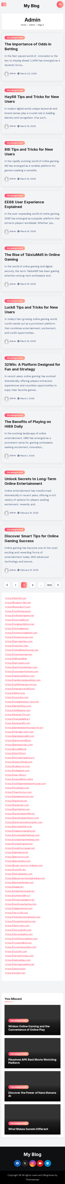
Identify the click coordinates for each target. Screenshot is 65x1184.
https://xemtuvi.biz (15, 968)
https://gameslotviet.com (19, 744)
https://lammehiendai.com (19, 882)
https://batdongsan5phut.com (22, 817)
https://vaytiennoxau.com (19, 955)
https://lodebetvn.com (17, 766)
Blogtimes (48, 1175)
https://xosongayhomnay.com (21, 671)
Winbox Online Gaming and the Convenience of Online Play (29, 1028)
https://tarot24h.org (16, 912)
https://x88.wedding (16, 658)
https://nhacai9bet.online (19, 779)
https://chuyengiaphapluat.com (22, 835)
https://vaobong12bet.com (19, 675)
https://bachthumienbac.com (21, 667)
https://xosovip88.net (17, 619)
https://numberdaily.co (17, 895)
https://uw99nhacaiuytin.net (21, 684)
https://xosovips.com (16, 697)
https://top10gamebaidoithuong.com (25, 783)
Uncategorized (15, 37)
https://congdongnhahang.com (22, 839)
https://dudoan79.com (17, 714)
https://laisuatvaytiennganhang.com (25, 878)
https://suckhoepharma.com (20, 904)
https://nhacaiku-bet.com (19, 731)
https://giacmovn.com (17, 856)
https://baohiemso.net (17, 809)
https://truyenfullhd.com (18, 942)
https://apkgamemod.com (19, 796)
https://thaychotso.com (18, 792)
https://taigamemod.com (18, 908)
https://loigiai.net (14, 886)
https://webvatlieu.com (18, 960)
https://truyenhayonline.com (20, 947)
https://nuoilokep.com (17, 787)
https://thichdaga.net (17, 628)
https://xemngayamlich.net (19, 964)
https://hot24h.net (15, 869)
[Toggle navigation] (4, 4)
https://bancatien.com (17, 663)
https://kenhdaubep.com (18, 873)
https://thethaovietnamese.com (22, 917)
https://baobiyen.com (17, 805)
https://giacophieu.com (18, 861)
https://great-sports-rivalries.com (24, 865)
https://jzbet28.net (15, 753)
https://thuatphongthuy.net (20, 921)
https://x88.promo (15, 693)
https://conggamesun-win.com (22, 701)
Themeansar (32, 1179)
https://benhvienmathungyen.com (23, 822)
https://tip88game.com (17, 710)
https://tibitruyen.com (17, 925)
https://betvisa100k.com (18, 826)
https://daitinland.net (16, 852)
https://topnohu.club (16, 645)
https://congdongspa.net (19, 843)
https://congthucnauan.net (20, 848)
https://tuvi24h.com (16, 951)
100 (49, 585)
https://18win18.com (15, 598)
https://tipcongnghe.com (19, 934)
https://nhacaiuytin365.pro (20, 688)
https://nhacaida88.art (17, 719)
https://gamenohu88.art (18, 740)
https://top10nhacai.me (18, 611)
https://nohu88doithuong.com (21, 650)
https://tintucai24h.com (18, 930)
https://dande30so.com (18, 705)
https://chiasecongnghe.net (20, 830)
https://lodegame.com (17, 770)
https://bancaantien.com (18, 641)
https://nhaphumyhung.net (20, 891)
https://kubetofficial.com (18, 761)
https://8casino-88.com (18, 602)
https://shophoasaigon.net (20, 899)
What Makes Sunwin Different (28, 1129)
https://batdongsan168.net (20, 813)
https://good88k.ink (15, 749)
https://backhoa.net (16, 800)
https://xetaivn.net (15, 972)
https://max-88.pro (15, 774)
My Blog (31, 5)
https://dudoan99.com (17, 723)
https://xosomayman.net (18, 654)
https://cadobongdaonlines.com (23, 680)
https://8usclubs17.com (17, 606)
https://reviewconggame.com (21, 632)
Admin (13, 73)
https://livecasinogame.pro (19, 757)
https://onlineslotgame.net (19, 615)
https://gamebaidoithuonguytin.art (24, 727)
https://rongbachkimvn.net (19, 624)
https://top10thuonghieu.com (21, 938)
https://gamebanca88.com (19, 736)
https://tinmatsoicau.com (19, 637)
